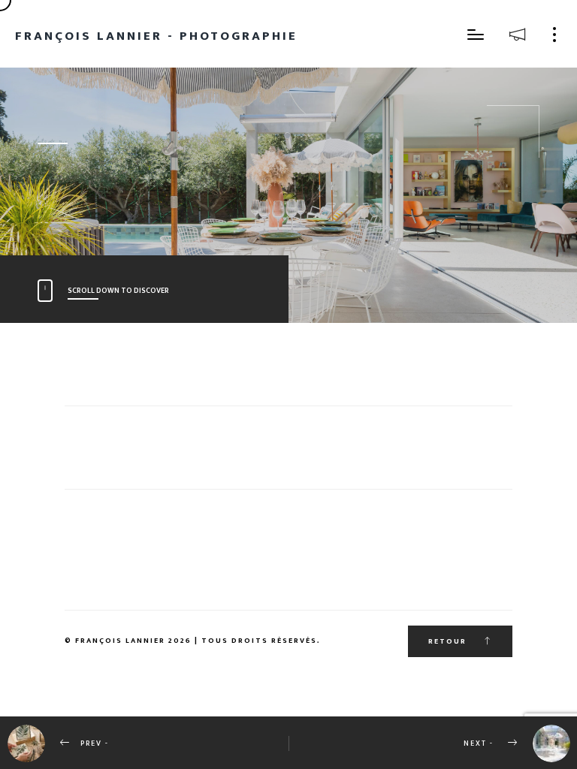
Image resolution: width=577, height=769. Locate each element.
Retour (449, 641)
